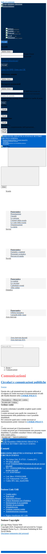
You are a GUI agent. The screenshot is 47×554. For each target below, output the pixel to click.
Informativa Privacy (13, 498)
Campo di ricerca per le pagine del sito (15, 344)
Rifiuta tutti (20, 400)
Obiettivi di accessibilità (15, 505)
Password (27, 56)
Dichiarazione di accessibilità (17, 503)
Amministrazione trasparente (16, 511)
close (4, 187)
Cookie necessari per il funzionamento (15, 428)
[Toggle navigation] (20, 176)
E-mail (26, 91)
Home (8, 368)
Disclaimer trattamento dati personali (15, 533)
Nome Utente (29, 54)
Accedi (4, 42)
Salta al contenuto (7, 2)
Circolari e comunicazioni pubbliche (23, 382)
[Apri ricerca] (27, 157)
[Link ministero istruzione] (11, 4)
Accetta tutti (9, 402)
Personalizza (6, 400)
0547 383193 (14, 462)
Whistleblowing (12, 507)
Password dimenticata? (9, 61)
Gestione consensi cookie (15, 509)
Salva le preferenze (19, 437)
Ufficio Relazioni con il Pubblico (18, 501)
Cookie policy (11, 494)
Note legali (10, 496)
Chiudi (4, 109)
